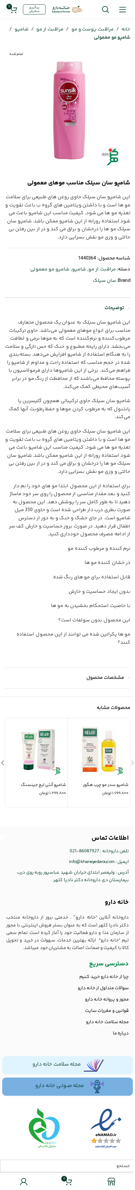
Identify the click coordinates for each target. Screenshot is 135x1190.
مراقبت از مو (50, 29)
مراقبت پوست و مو (92, 29)
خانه (125, 29)
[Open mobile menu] (122, 9)
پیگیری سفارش (34, 9)
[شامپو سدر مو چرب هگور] (98, 749)
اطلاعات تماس (110, 838)
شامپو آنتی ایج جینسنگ (43, 785)
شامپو (21, 29)
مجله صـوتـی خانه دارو (59, 1086)
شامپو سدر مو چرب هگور (105, 785)
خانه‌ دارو (117, 902)
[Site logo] (67, 10)
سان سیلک (104, 281)
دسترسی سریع (109, 964)
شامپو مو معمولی (112, 37)
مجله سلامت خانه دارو (56, 1064)
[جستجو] (105, 9)
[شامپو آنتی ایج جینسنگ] (36, 749)
